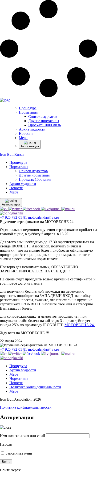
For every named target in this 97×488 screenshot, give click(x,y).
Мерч (13, 192)
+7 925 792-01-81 (13, 217)
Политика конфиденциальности (35, 387)
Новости (16, 188)
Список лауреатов (33, 171)
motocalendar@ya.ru (43, 217)
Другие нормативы (34, 175)
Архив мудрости (22, 184)
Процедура (18, 162)
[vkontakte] (2, 481)
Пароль (6, 444)
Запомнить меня (18, 453)
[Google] (1, 481)
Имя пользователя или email (22, 436)
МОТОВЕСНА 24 (80, 325)
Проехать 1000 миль (35, 179)
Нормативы (18, 167)
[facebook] (0, 481)
